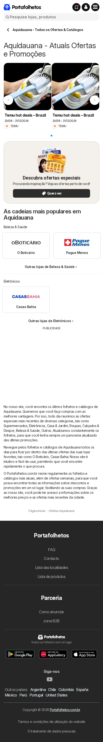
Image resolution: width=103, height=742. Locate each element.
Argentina (38, 689)
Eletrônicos (37, 426)
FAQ (51, 549)
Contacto (51, 558)
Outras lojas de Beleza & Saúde (50, 267)
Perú (23, 695)
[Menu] (95, 7)
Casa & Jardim (57, 426)
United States (56, 695)
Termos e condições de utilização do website (51, 722)
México (11, 695)
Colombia (66, 689)
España (82, 689)
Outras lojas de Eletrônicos (49, 321)
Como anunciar (51, 611)
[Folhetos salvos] (76, 7)
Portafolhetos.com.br (65, 710)
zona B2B (51, 620)
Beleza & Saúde (28, 430)
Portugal (36, 695)
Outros (46, 430)
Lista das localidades (51, 567)
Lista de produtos (51, 576)
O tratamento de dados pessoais (52, 731)
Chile (52, 689)
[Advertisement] (51, 363)
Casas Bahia (59, 457)
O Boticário (41, 457)
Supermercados (15, 426)
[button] (86, 7)
